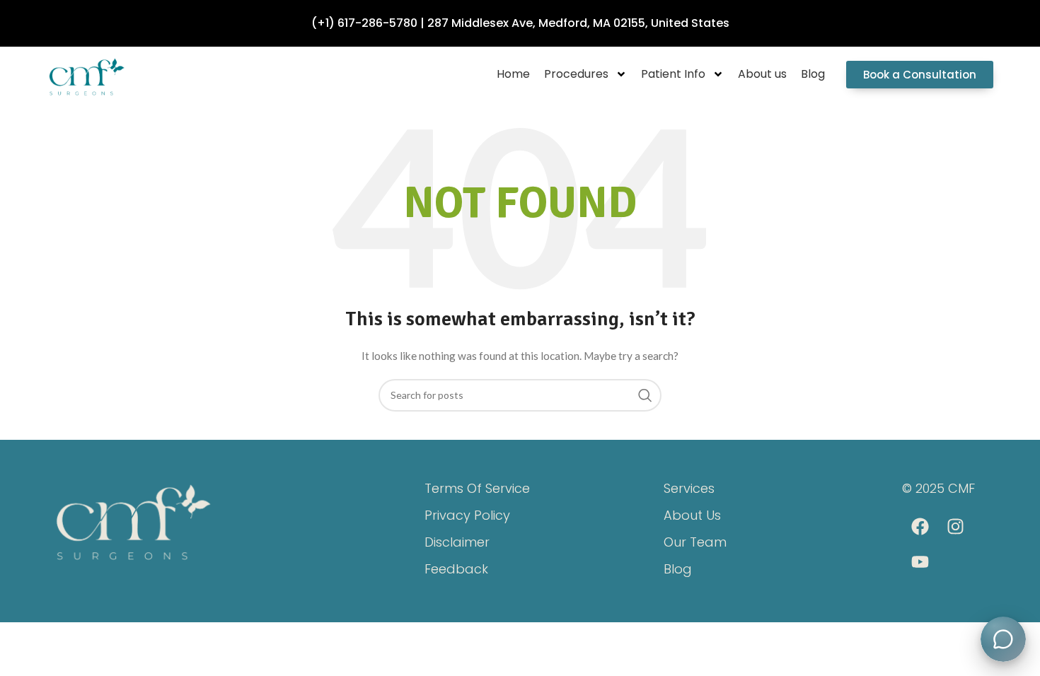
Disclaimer (457, 542)
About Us (692, 515)
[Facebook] (919, 526)
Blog (813, 74)
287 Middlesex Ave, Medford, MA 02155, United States (578, 23)
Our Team (695, 542)
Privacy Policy (467, 515)
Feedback (456, 569)
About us (762, 74)
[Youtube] (919, 562)
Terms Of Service (477, 488)
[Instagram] (955, 526)
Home (513, 74)
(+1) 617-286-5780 (364, 23)
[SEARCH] (645, 395)
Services (689, 488)
